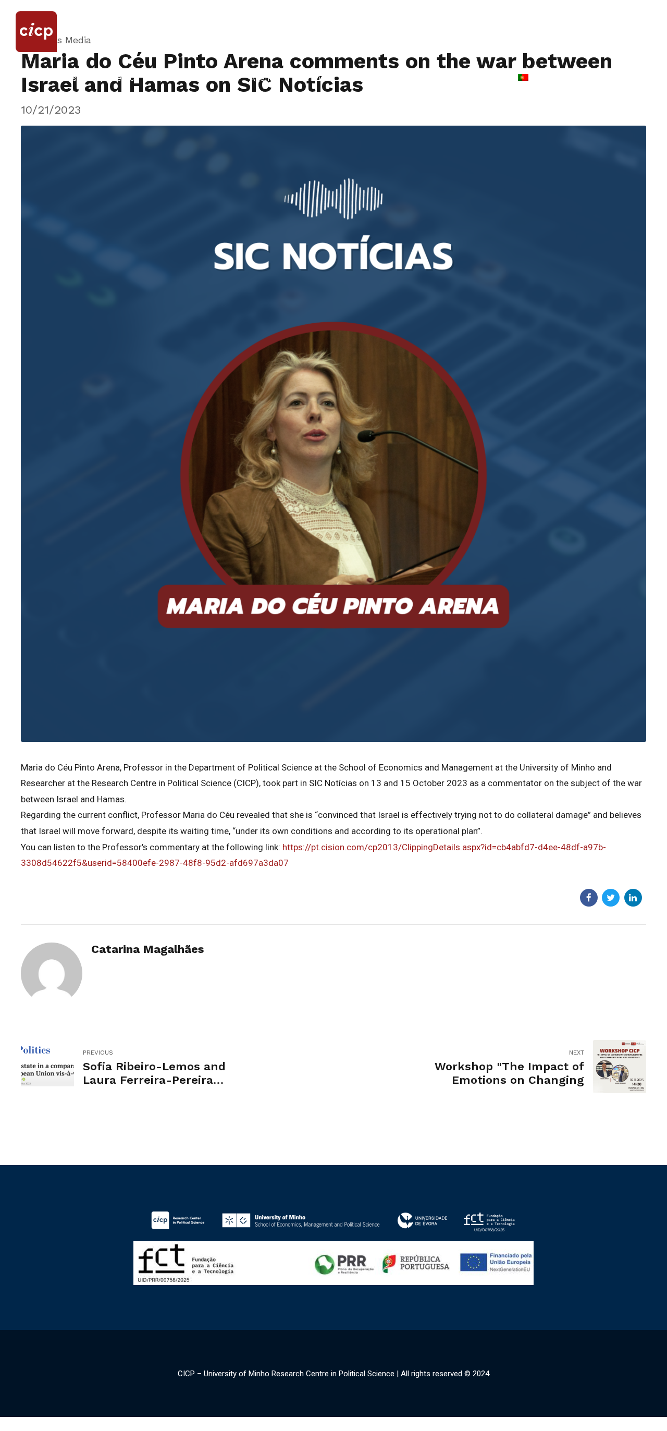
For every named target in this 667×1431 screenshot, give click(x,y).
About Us (59, 78)
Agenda (264, 78)
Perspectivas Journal (391, 78)
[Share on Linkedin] (633, 898)
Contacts (475, 78)
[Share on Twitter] (611, 898)
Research (206, 78)
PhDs (315, 78)
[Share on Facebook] (589, 898)
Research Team (132, 78)
